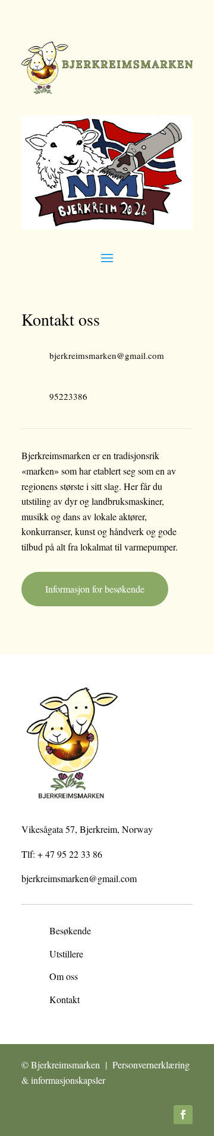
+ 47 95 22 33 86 (69, 854)
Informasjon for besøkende (94, 589)
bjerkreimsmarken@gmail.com (79, 878)
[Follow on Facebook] (183, 1114)
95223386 (68, 396)
